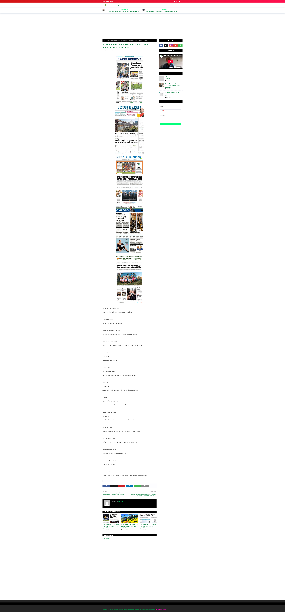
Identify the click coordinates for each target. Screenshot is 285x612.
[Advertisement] (142, 26)
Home (103, 1)
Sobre (107, 1)
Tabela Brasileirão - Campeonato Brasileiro (173, 77)
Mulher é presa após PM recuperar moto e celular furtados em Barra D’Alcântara (122, 11)
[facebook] (174, 1)
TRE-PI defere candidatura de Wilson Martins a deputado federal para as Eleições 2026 (162, 11)
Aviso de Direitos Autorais (163, 607)
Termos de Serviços (140, 607)
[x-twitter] (177, 1)
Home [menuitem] (110, 5)
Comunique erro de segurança (176, 607)
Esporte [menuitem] (138, 5)
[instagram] (179, 1)
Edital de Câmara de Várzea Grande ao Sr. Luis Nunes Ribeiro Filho (173, 94)
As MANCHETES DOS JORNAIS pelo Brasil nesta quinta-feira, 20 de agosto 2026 (110, 526)
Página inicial (106, 40)
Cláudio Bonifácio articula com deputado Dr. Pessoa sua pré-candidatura (173, 85)
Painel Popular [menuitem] (117, 5)
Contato (111, 1)
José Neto (106, 50)
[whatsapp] (180, 45)
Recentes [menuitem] (125, 5)
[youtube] (175, 45)
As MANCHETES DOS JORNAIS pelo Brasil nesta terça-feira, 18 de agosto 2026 (148, 526)
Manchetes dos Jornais (114, 40)
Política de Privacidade (151, 607)
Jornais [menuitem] (132, 5)
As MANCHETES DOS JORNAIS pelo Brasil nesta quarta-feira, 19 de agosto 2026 (129, 526)
